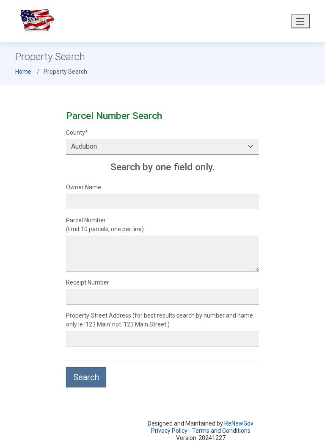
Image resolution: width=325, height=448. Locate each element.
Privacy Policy (169, 430)
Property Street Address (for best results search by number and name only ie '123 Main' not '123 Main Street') (159, 320)
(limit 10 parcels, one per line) (105, 224)
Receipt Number (87, 282)
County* (77, 132)
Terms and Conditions (221, 430)
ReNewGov (238, 423)
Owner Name (83, 187)
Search (86, 377)
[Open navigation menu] (300, 21)
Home (23, 71)
